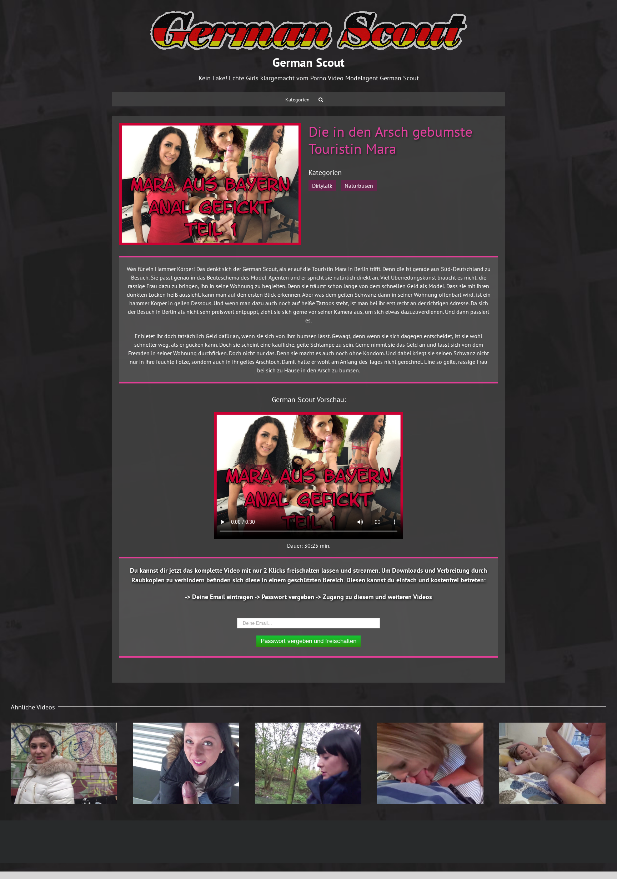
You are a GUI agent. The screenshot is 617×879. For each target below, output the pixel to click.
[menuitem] (297, 99)
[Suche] (320, 99)
